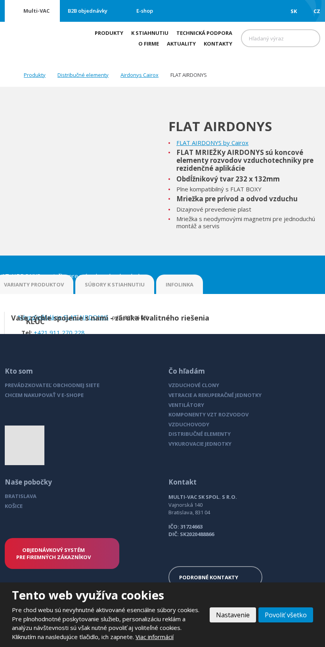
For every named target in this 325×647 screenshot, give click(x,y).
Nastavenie (233, 615)
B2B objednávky (87, 10)
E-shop (144, 10)
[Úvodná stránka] (7, 74)
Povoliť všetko (286, 615)
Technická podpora (204, 32)
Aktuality (181, 43)
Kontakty (218, 43)
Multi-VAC (36, 10)
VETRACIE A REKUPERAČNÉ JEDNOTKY (215, 395)
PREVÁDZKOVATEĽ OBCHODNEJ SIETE (52, 385)
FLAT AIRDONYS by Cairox (212, 143)
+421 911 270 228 (59, 332)
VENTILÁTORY (186, 404)
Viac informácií (155, 637)
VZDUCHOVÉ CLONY (193, 385)
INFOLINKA (179, 284)
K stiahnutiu (149, 32)
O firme (148, 43)
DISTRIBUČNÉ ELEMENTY (199, 433)
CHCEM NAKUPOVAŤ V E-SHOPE (44, 395)
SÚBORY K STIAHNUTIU (115, 284)
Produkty (109, 32)
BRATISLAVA (20, 496)
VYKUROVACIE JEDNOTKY (199, 443)
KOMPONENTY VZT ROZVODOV (208, 414)
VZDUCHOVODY (188, 424)
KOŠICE (14, 506)
